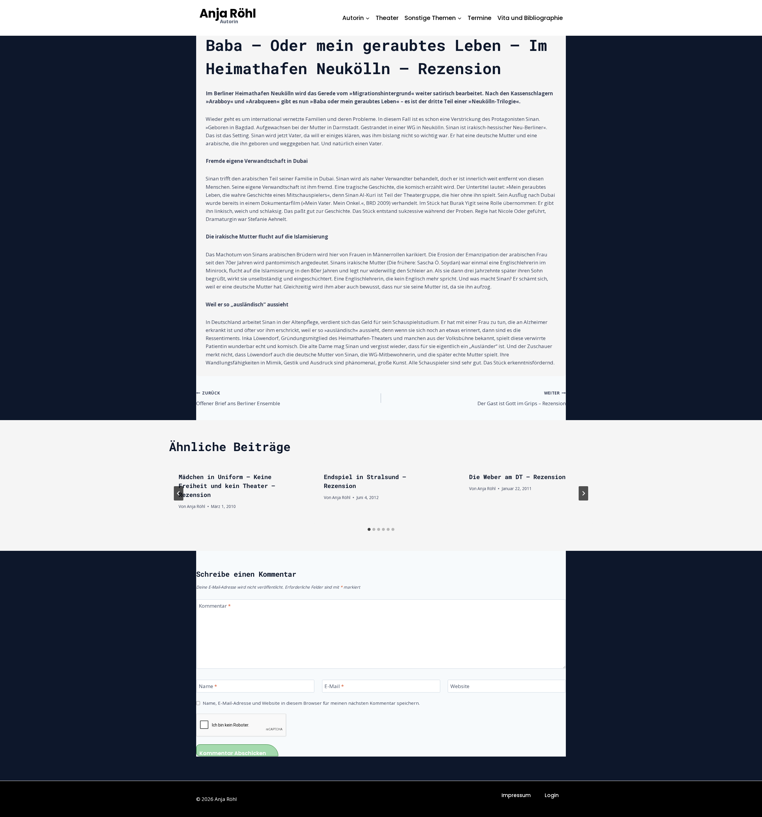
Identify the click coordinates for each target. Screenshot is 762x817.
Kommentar (215, 606)
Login (552, 795)
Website (459, 686)
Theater (387, 18)
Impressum (516, 795)
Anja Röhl (196, 506)
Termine (479, 18)
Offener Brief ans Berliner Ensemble (238, 398)
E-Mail (334, 686)
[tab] (369, 529)
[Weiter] (583, 493)
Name (208, 686)
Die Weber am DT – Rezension (517, 477)
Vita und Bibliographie (530, 18)
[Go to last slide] (178, 493)
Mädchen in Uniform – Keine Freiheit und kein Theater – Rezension (227, 485)
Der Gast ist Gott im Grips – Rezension (521, 398)
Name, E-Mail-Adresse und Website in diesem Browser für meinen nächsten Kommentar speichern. (311, 703)
